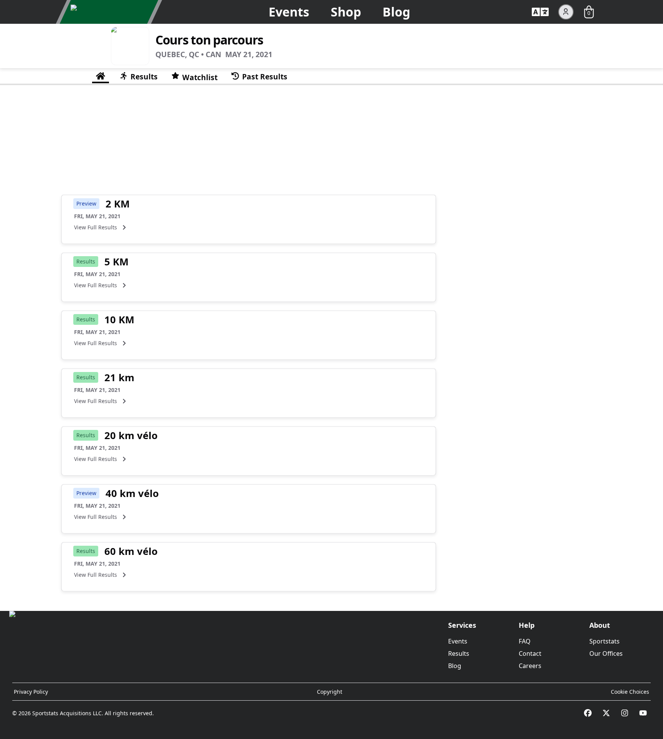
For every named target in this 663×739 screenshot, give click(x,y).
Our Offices (606, 653)
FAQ (525, 641)
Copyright (329, 691)
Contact (530, 653)
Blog (396, 11)
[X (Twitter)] (606, 713)
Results (458, 653)
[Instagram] (624, 713)
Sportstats (604, 641)
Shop (346, 11)
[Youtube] (643, 713)
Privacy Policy (31, 691)
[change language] (540, 11)
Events (289, 11)
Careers (530, 666)
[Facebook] (587, 713)
